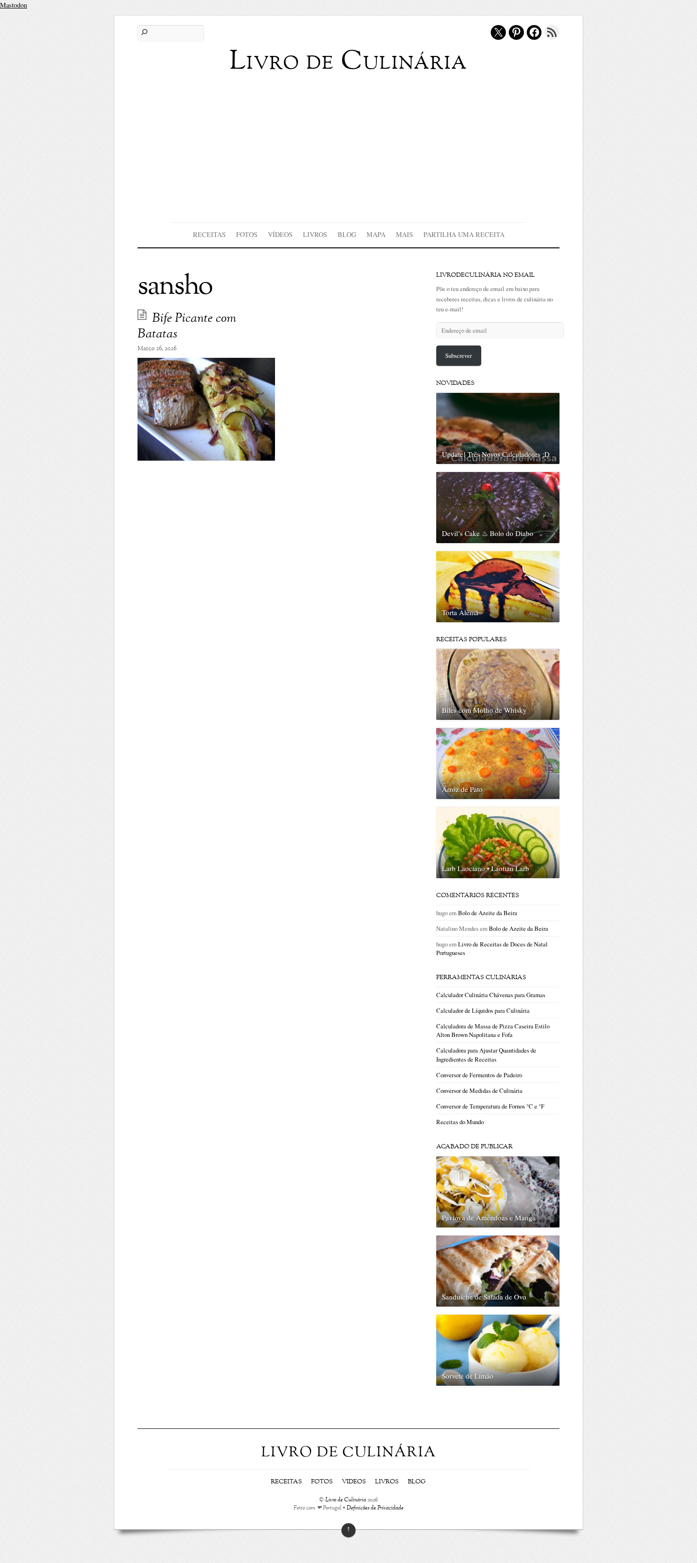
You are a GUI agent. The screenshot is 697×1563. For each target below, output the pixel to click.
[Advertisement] (348, 146)
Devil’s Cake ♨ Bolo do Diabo (487, 533)
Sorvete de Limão (468, 1376)
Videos (354, 1482)
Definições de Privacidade (375, 1508)
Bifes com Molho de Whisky (484, 710)
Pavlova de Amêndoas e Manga (489, 1217)
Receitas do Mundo (460, 1122)
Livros (315, 234)
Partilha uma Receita (463, 234)
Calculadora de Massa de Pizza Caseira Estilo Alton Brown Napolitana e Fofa (493, 1030)
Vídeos (280, 234)
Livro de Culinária (345, 1500)
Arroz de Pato (462, 789)
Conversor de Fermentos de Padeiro (479, 1075)
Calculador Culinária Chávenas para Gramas (490, 995)
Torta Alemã (460, 612)
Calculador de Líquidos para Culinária (483, 1010)
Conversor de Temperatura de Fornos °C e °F (490, 1106)
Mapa (376, 234)
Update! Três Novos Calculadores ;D (496, 454)
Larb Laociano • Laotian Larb (485, 868)
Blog (347, 234)
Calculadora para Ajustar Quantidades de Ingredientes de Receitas (486, 1054)
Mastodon (13, 4)
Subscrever (458, 355)
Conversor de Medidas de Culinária (479, 1090)
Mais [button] (404, 234)
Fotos (246, 234)
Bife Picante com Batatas (187, 326)
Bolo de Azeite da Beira (487, 913)
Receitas (209, 234)
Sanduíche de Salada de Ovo (484, 1296)
